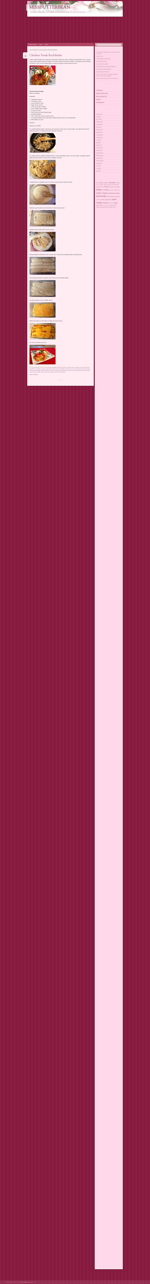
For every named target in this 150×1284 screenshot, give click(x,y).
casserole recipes (45, 368)
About (40, 44)
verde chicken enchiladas (59, 372)
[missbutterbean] (87, 9)
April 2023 (98, 116)
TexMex (52, 372)
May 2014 (98, 142)
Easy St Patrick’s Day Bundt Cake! (103, 69)
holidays (105, 193)
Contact (46, 44)
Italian (118, 193)
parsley (103, 199)
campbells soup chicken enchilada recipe (65, 367)
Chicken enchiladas (60, 368)
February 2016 (99, 134)
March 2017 (98, 127)
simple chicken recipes (42, 372)
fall (103, 190)
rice (112, 203)
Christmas (118, 182)
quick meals (77, 370)
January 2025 (99, 114)
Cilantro (97, 184)
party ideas (108, 199)
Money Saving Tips (101, 96)
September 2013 (99, 160)
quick (73, 370)
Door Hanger (117, 186)
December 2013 (99, 152)
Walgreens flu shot (105, 207)
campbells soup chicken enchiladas (81, 367)
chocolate (112, 183)
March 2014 (98, 145)
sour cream (105, 205)
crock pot (106, 186)
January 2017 (99, 132)
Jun (25, 55)
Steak (108, 205)
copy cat (105, 184)
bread (97, 182)
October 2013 (99, 158)
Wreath (114, 207)
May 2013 (98, 171)
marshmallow (117, 196)
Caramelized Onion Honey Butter (103, 58)
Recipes (49, 367)
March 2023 (98, 119)
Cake (101, 182)
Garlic (98, 193)
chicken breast (52, 368)
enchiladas (43, 370)
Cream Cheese (99, 186)
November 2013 (99, 155)
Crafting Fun (99, 90)
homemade (111, 193)
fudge (118, 190)
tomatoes (98, 207)
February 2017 (99, 129)
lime (112, 196)
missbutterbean (49, 7)
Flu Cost (111, 190)
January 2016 (99, 137)
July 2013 (98, 165)
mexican (70, 370)
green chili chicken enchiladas (52, 370)
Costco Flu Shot (115, 184)
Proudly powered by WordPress (12, 1282)
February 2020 (99, 121)
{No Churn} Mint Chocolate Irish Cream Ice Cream (107, 78)
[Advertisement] (75, 30)
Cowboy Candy (99, 56)
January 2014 (99, 150)
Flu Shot (115, 190)
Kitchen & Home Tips (102, 93)
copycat (109, 184)
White (110, 207)
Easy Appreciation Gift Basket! (102, 71)
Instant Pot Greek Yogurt (101, 61)
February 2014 (99, 147)
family (106, 190)
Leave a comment (34, 374)
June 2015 (98, 140)
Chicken (105, 182)
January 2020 (99, 124)
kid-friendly (61, 370)
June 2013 (98, 168)
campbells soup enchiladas (35, 368)
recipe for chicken (33, 372)
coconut (101, 184)
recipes (105, 203)
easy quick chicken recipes (79, 368)
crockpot (111, 186)
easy (72, 368)
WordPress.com (31, 1282)
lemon (108, 196)
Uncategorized (100, 102)
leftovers (66, 370)
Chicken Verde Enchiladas (46, 55)
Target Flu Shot (113, 205)
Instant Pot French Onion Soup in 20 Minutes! (105, 66)
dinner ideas (67, 368)
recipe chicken (87, 370)
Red (110, 203)
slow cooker (99, 205)
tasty (49, 372)
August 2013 (99, 163)
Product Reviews (32, 44)
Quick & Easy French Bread (102, 63)
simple (115, 203)
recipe (81, 370)
